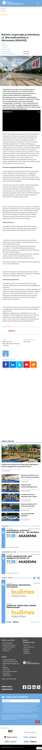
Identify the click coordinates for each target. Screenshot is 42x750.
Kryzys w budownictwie (10, 671)
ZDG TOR (26, 645)
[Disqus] (21, 414)
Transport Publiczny (9, 647)
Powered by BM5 (19, 747)
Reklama (26, 651)
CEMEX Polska (7, 675)
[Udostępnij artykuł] (12, 365)
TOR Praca (6, 651)
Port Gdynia (6, 673)
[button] (2, 71)
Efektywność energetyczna (11, 663)
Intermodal (6, 669)
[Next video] (11, 129)
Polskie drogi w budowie (10, 661)
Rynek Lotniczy (7, 649)
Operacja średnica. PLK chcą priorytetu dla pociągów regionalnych (29, 506)
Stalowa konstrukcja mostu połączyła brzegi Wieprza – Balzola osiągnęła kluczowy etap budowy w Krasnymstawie (20, 466)
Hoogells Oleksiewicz (9, 659)
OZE (4, 665)
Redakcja (26, 649)
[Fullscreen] (37, 129)
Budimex (5, 667)
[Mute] (17, 129)
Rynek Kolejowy (7, 643)
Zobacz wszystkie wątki (9, 679)
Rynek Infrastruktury (9, 645)
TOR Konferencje (29, 647)
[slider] (22, 126)
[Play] (5, 129)
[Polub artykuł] (6, 365)
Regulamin (27, 653)
